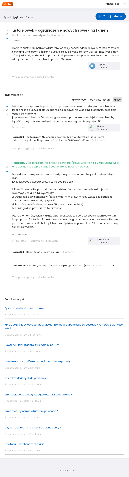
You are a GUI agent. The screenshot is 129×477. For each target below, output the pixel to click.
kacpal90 (101, 64)
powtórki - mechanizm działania (24, 444)
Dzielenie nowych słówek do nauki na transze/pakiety (37, 361)
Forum (29, 17)
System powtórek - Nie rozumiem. (26, 308)
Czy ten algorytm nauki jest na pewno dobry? (33, 427)
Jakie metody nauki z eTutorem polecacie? (31, 411)
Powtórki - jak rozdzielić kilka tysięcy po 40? (32, 345)
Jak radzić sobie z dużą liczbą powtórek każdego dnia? (38, 394)
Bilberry (100, 126)
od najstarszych (100, 99)
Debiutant (101, 67)
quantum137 (103, 239)
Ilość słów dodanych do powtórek (25, 378)
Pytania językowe (13, 17)
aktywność (79, 99)
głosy (117, 99)
